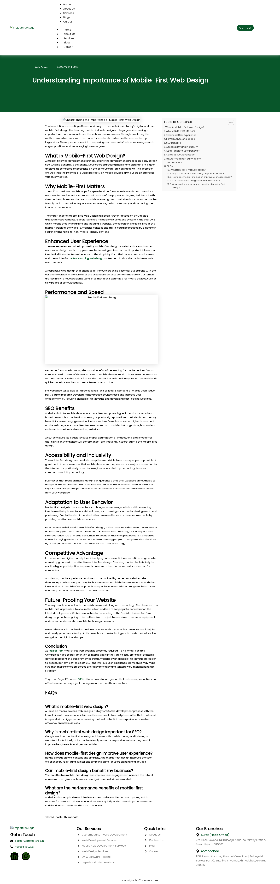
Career (68, 47)
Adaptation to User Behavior (182, 150)
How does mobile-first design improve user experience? (202, 176)
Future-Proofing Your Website (183, 158)
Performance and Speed (180, 139)
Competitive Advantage (180, 154)
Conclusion (176, 162)
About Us (69, 34)
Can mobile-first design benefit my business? (196, 180)
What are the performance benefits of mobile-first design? (198, 186)
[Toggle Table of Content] (229, 122)
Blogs (67, 42)
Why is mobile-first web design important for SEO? (198, 173)
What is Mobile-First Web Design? (184, 127)
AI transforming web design (86, 258)
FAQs (170, 166)
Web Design (41, 67)
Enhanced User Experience (181, 135)
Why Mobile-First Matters (180, 131)
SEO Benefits (173, 142)
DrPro (81, 679)
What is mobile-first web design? (188, 169)
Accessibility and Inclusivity (182, 146)
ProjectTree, (56, 650)
